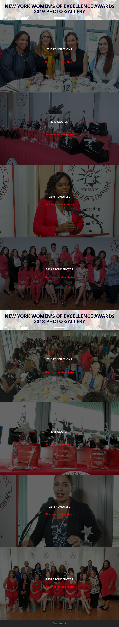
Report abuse (58, 623)
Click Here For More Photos (59, 62)
